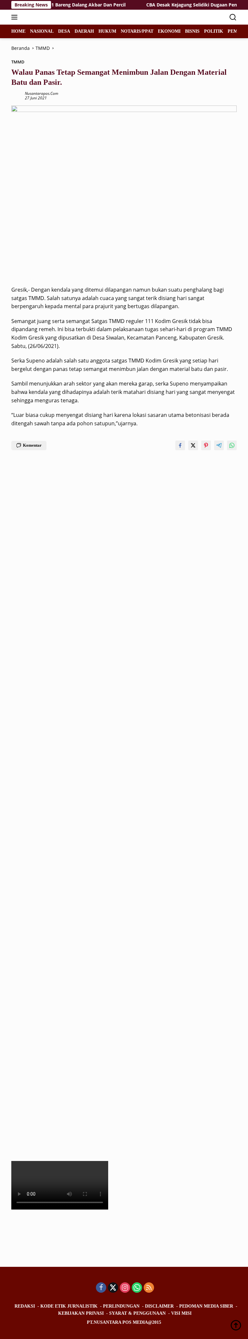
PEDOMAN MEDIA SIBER (206, 1306)
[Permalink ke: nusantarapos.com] (16, 95)
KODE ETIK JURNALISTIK (69, 1306)
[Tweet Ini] (193, 445)
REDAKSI (25, 1306)
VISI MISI (181, 1313)
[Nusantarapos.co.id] (55, 17)
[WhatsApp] (137, 1288)
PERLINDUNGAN (121, 1306)
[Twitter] (113, 1288)
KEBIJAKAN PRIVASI (81, 1313)
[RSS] (149, 1288)
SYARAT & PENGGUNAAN (137, 1313)
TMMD (18, 62)
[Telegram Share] (219, 445)
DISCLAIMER (159, 1306)
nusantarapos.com (41, 93)
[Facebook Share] (180, 445)
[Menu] (15, 17)
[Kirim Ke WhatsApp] (232, 445)
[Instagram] (125, 1288)
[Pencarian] (233, 17)
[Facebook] (101, 1288)
